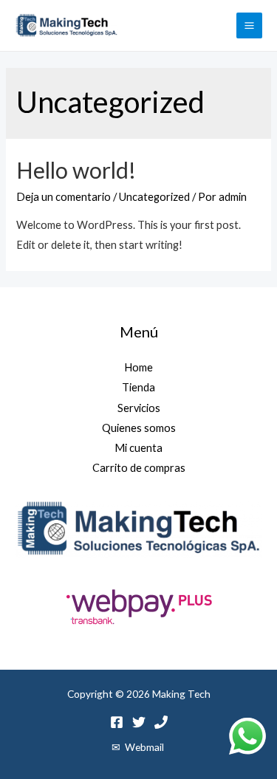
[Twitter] (139, 722)
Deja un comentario (63, 197)
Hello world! (76, 170)
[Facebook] (116, 722)
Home (138, 367)
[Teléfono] (161, 722)
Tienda (138, 387)
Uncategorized (154, 197)
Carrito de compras (138, 467)
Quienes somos (139, 428)
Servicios (138, 408)
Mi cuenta (138, 448)
